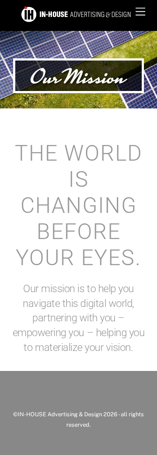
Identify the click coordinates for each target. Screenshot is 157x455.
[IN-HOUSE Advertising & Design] (76, 19)
